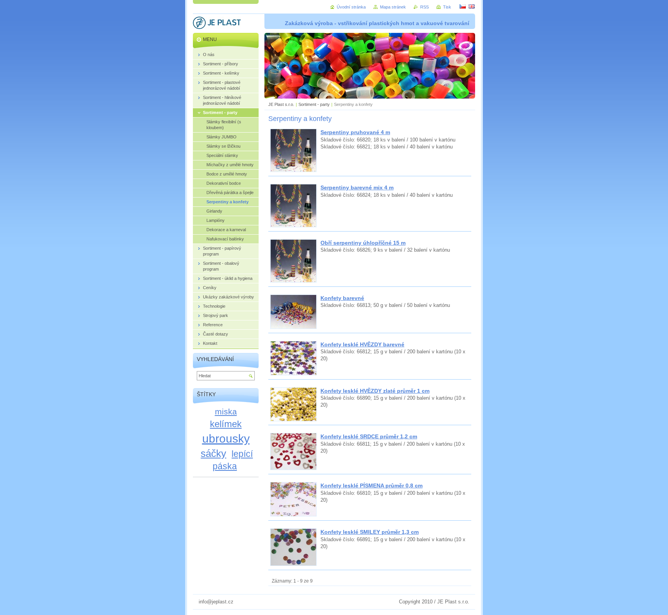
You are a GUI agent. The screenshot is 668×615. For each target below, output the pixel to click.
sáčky (213, 453)
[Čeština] (463, 6)
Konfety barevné (342, 298)
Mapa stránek (393, 7)
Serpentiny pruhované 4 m (355, 132)
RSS (424, 7)
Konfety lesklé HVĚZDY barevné (362, 344)
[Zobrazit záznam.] (293, 170)
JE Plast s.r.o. (281, 104)
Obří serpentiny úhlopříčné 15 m (363, 243)
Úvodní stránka (351, 7)
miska (226, 411)
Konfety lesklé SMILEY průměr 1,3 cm (369, 532)
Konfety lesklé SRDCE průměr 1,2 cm (368, 436)
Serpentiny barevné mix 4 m (357, 187)
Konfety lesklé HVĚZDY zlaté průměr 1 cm (374, 391)
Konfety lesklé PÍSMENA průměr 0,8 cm (371, 485)
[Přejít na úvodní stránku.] (217, 24)
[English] (472, 6)
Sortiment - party (314, 104)
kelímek (226, 424)
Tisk (447, 7)
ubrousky (226, 438)
